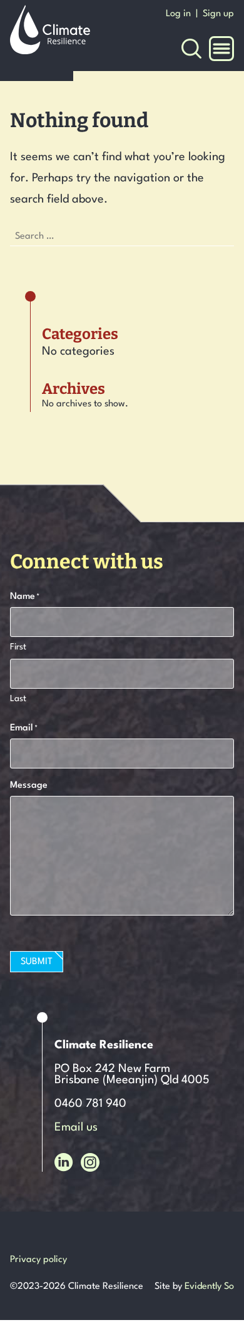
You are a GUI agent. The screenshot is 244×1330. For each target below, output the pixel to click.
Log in (178, 14)
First (18, 647)
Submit (37, 962)
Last (18, 698)
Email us (76, 1127)
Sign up (218, 14)
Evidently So (209, 1286)
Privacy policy (38, 1260)
